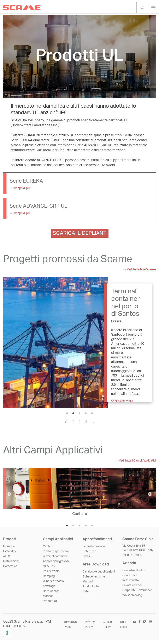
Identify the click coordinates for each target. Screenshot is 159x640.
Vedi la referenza (122, 401)
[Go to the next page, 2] (93, 422)
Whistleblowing (132, 595)
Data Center (51, 591)
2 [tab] (73, 413)
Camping (49, 576)
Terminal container (55, 556)
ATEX (6, 556)
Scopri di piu (21, 188)
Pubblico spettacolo (56, 551)
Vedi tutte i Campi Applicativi (137, 460)
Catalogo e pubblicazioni (99, 571)
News (86, 556)
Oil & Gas (49, 566)
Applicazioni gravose (56, 561)
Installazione (11, 561)
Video (86, 591)
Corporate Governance (137, 590)
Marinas (48, 596)
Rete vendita (130, 580)
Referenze (89, 551)
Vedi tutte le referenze (141, 269)
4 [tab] (86, 413)
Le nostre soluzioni (95, 546)
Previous (9, 494)
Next (150, 494)
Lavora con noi (132, 585)
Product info (91, 586)
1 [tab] (67, 413)
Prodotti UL (50, 601)
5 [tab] (92, 413)
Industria (9, 546)
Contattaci (129, 575)
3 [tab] (79, 413)
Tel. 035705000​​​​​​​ (132, 555)
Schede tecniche (94, 576)
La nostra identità (133, 570)
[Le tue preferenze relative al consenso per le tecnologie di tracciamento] (7, 633)
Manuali (88, 581)
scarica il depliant (79, 233)
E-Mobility (9, 551)
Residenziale (51, 571)
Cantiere (48, 546)
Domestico (10, 566)
